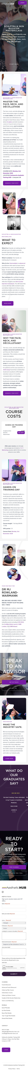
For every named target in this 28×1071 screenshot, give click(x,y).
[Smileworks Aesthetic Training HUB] (7, 3)
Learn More (9, 758)
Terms (18, 1068)
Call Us (14, 688)
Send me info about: (9, 941)
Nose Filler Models (6, 1013)
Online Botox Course (7, 992)
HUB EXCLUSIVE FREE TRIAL (14, 873)
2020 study (6, 369)
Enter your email (8, 913)
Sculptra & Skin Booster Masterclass (11, 998)
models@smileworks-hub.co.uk (10, 1033)
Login (22, 2)
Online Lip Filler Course (8, 990)
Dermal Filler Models (7, 1018)
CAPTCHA (4, 962)
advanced (22, 263)
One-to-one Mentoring (8, 1000)
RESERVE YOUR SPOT (12, 183)
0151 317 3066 (5, 1029)
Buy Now (21, 432)
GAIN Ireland (13, 626)
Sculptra (9, 122)
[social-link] (3, 892)
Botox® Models (6, 1007)
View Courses (14, 867)
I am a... (6, 920)
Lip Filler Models (6, 1010)
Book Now (7, 303)
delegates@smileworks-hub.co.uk (10, 1031)
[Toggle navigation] (25, 5)
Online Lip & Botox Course (8, 995)
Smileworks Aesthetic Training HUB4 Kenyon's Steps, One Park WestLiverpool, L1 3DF (11, 1039)
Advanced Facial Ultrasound (9, 987)
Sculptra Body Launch (11, 624)
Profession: (7, 925)
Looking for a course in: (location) (12, 931)
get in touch (14, 682)
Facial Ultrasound (6, 984)
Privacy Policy (11, 1068)
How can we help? (6, 947)
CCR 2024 (21, 622)
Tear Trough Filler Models (8, 1015)
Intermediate (13, 263)
